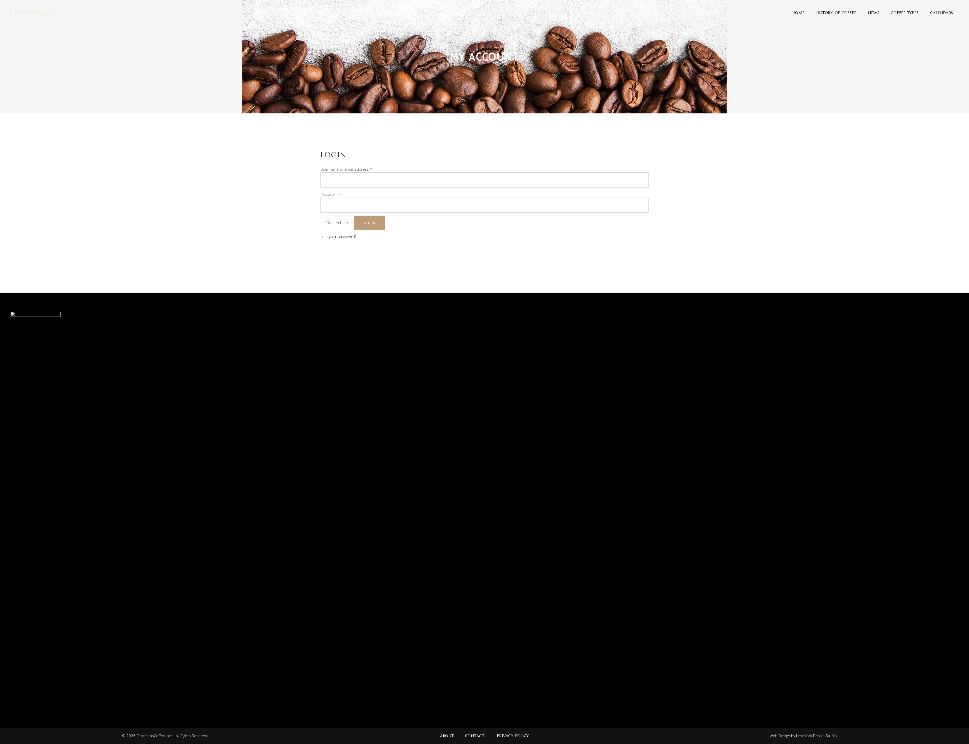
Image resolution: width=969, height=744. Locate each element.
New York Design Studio (816, 735)
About (447, 735)
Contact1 (475, 735)
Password (330, 194)
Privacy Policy (513, 735)
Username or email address (346, 169)
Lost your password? (338, 236)
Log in (369, 223)
